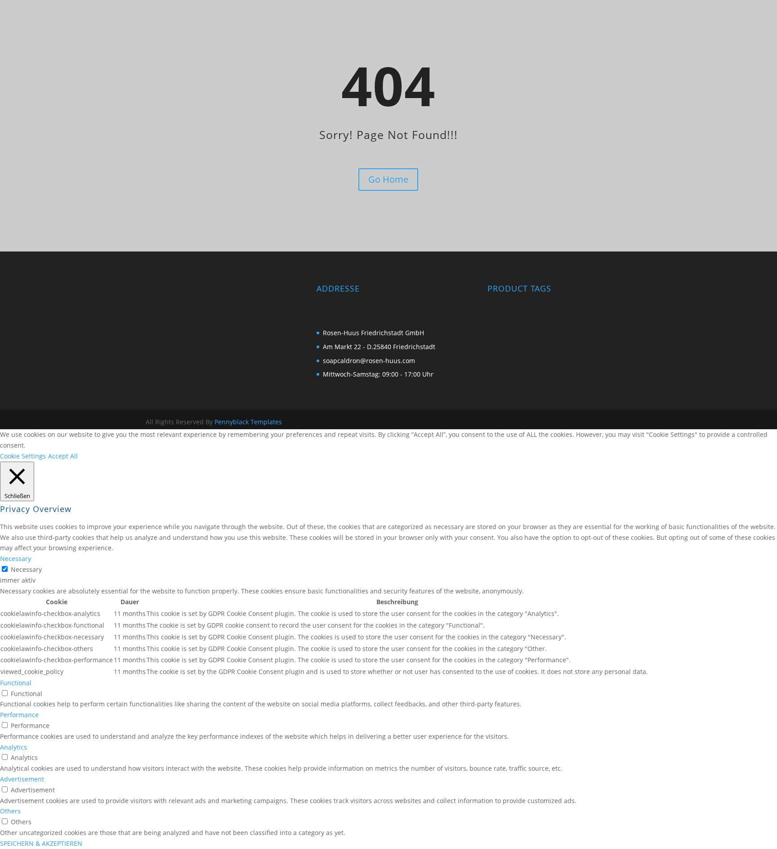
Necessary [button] (15, 558)
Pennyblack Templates (248, 422)
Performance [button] (19, 714)
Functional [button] (15, 682)
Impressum (539, 32)
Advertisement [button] (22, 779)
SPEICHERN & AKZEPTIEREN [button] (41, 843)
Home (501, 32)
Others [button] (10, 811)
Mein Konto (595, 32)
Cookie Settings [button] (23, 456)
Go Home (388, 179)
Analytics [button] (13, 747)
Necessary (26, 569)
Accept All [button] (63, 456)
